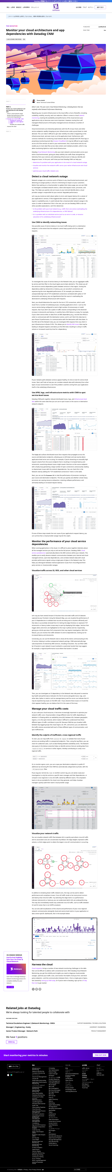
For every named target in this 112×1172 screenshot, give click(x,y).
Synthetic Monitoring (38, 1153)
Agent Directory (53, 1099)
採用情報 (84, 1075)
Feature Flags (52, 1071)
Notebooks (52, 1115)
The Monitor (11, 26)
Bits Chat (51, 1093)
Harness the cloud (42, 964)
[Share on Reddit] (36, 989)
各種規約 (84, 1077)
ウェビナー (68, 1084)
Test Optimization (54, 1070)
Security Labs (100, 1075)
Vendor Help (85, 1086)
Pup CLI (51, 1097)
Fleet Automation (54, 1119)
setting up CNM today (48, 980)
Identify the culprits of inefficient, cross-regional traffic (56, 735)
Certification (69, 1078)
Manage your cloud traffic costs (50, 708)
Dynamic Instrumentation (37, 1099)
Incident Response (54, 1079)
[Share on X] (33, 989)
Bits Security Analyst (54, 1090)
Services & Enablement (72, 1073)
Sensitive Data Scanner (38, 1103)
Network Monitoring (38, 1071)
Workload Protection (38, 1114)
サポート (67, 1071)
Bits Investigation (54, 1088)
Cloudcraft (35, 1078)
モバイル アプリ (53, 1117)
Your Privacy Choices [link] (35, 1169)
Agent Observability (54, 1104)
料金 (66, 1068)
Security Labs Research (55, 1136)
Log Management (37, 1101)
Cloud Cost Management (39, 1076)
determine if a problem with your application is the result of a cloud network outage (60, 162)
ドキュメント (69, 1070)
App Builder (52, 1110)
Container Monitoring (38, 1073)
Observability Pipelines (38, 1107)
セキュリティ (69, 1086)
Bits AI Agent (52, 1084)
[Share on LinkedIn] (40, 989)
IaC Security (35, 1137)
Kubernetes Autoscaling (39, 1080)
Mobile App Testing (37, 1154)
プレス (84, 1071)
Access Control (53, 1123)
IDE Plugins (52, 1130)
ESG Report (85, 1084)
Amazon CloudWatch (60, 141)
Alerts (50, 1126)
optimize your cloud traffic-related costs (46, 171)
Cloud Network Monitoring (46, 152)
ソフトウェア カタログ (38, 1085)
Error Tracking (36, 1158)
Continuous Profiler (38, 1096)
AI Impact (51, 1075)
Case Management (54, 1082)
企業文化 (99, 1073)
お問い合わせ (85, 1068)
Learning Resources (71, 1091)
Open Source (69, 1080)
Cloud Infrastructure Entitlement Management (38, 1117)
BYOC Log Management (39, 1160)
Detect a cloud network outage (50, 176)
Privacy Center (69, 1087)
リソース (67, 1082)
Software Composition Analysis (38, 1127)
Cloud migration (37, 968)
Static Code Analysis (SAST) (38, 1132)
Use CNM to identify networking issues (49, 222)
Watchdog (52, 1103)
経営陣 (84, 1073)
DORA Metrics (53, 1143)
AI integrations (53, 1106)
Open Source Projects (55, 1137)
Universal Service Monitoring (37, 1088)
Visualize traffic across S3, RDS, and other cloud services (57, 570)
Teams (50, 1112)
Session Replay (36, 1151)
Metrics (51, 1101)
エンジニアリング (100, 1070)
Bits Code (51, 1086)
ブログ (85, 7)
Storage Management (55, 1139)
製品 (8, 7)
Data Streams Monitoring (36, 1091)
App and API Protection (39, 1125)
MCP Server (52, 1095)
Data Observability (37, 1093)
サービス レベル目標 (54, 1077)
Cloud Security (36, 1109)
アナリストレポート (87, 1082)
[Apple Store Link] (9, 1075)
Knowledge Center (70, 1089)
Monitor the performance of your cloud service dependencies (59, 543)
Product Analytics (37, 1147)
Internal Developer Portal (37, 1163)
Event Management (54, 1081)
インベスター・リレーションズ (88, 1080)
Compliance (35, 1123)
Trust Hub (85, 1087)
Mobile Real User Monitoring (37, 1145)
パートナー (85, 1070)
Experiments (35, 1149)
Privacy (26, 1169)
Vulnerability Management (36, 1120)
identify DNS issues (73, 324)
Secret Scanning (53, 1145)
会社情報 (78, 7)
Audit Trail (35, 1105)
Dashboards (52, 1114)
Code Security (36, 1129)
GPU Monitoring (53, 1141)
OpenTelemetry (53, 1125)
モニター (99, 1068)
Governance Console (55, 1121)
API (50, 1132)
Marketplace (52, 1134)
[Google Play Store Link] (12, 1075)
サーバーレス (36, 1075)
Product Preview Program (70, 1076)
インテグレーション (54, 1128)
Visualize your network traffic (45, 833)
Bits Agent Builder (54, 1092)
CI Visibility (52, 1068)
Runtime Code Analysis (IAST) (38, 1135)
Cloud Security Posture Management (38, 1111)
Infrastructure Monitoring (36, 1069)
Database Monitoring (38, 1095)
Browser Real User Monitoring (37, 1142)
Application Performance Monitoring (39, 1083)
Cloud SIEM (35, 1139)
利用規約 (20, 1169)
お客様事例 (26, 7)
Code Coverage (53, 1073)
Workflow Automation (55, 1108)
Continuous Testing (37, 1156)
